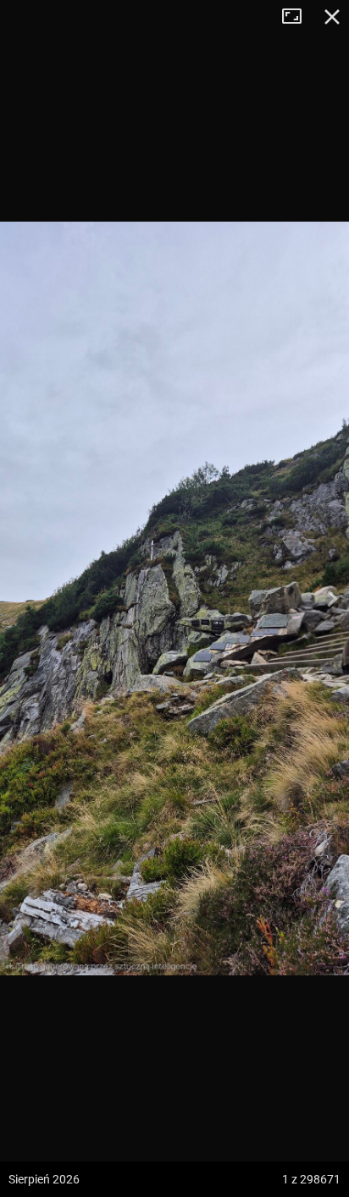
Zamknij (332, 17)
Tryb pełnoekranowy (298, 17)
